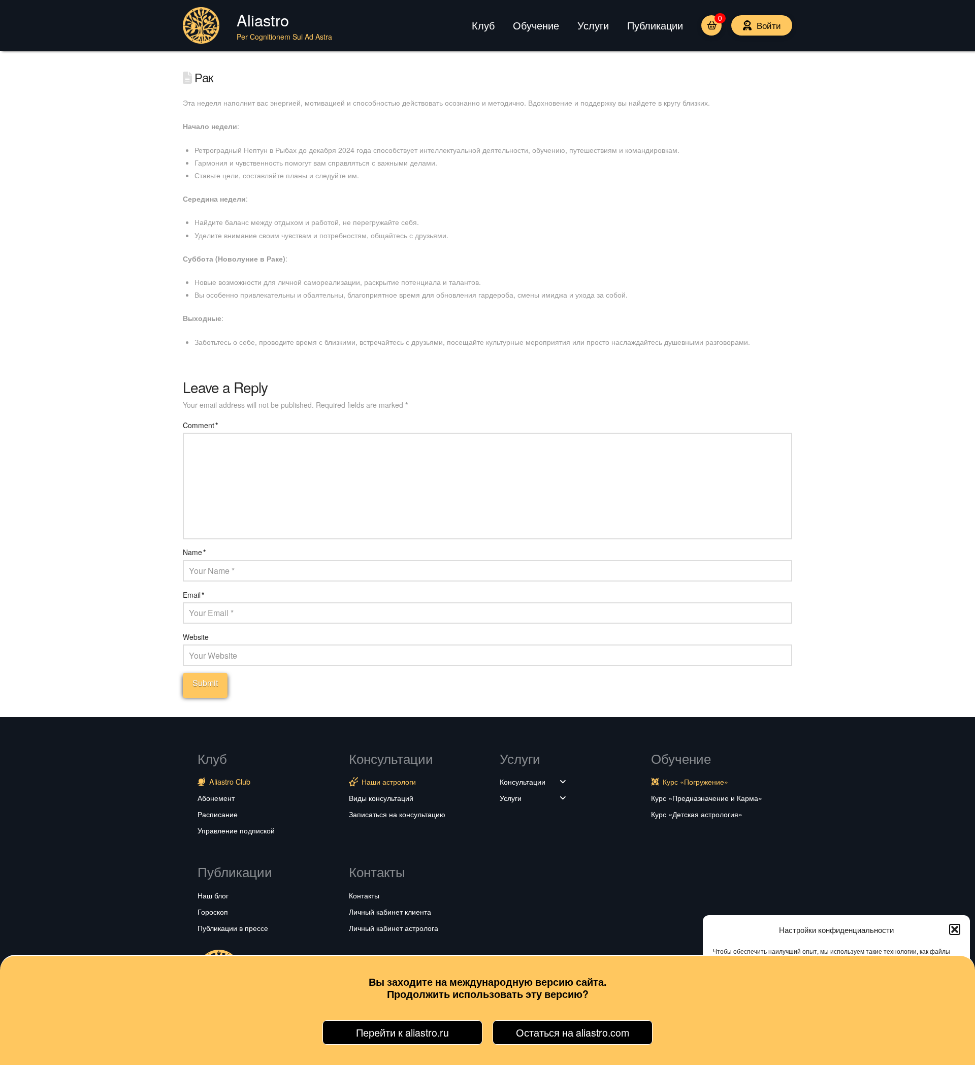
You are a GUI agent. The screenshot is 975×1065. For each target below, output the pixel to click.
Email (193, 595)
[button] (955, 929)
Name (194, 552)
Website (196, 637)
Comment (200, 425)
